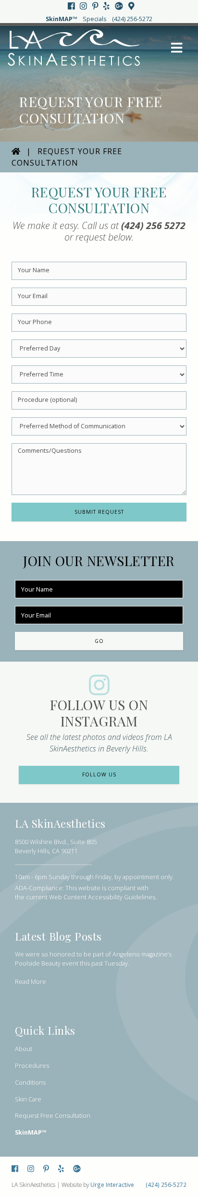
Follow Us (99, 774)
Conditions (30, 1082)
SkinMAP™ (61, 19)
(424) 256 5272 (153, 225)
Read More (30, 982)
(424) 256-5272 (132, 19)
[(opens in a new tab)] (72, 6)
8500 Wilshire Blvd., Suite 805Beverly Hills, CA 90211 (56, 846)
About (23, 1049)
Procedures (32, 1066)
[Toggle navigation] (176, 48)
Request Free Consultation (52, 1116)
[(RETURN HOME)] (16, 151)
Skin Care (28, 1099)
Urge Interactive (112, 1184)
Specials (95, 19)
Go (99, 641)
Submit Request (99, 511)
